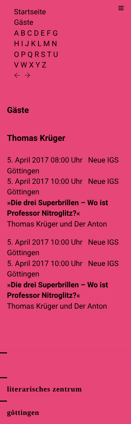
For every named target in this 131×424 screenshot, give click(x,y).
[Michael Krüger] (18, 76)
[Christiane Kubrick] (27, 76)
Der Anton (90, 224)
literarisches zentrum (44, 389)
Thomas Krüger (32, 224)
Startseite (30, 12)
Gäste (23, 22)
